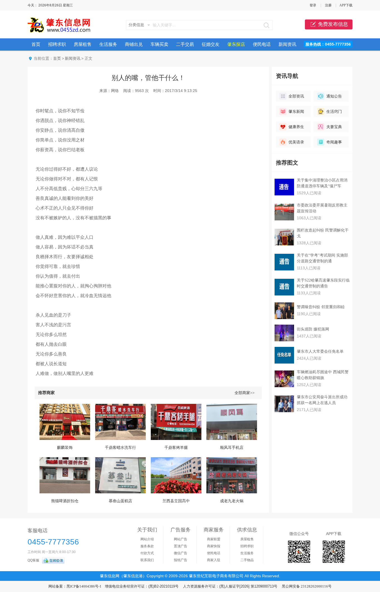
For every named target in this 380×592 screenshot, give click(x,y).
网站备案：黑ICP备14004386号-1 (75, 586)
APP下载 (345, 5)
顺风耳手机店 (231, 448)
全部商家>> (245, 393)
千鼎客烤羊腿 (176, 448)
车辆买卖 (159, 44)
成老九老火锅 (231, 501)
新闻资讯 (287, 44)
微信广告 (180, 553)
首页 (35, 44)
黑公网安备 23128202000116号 (307, 586)
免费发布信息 (333, 24)
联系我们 (147, 560)
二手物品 (247, 560)
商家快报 (213, 546)
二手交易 (185, 44)
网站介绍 (147, 539)
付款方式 (147, 553)
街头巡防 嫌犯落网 (313, 329)
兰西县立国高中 (176, 501)
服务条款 (147, 546)
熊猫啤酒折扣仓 (64, 501)
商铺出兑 (134, 44)
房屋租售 (83, 44)
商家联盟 (213, 539)
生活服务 (108, 44)
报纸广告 (180, 560)
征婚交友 (210, 44)
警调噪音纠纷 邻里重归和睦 (321, 307)
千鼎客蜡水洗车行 (120, 448)
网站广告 (180, 539)
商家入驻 (213, 560)
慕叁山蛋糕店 (120, 501)
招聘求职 (57, 44)
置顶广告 (180, 546)
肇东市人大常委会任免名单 (320, 351)
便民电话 (262, 44)
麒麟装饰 (65, 448)
